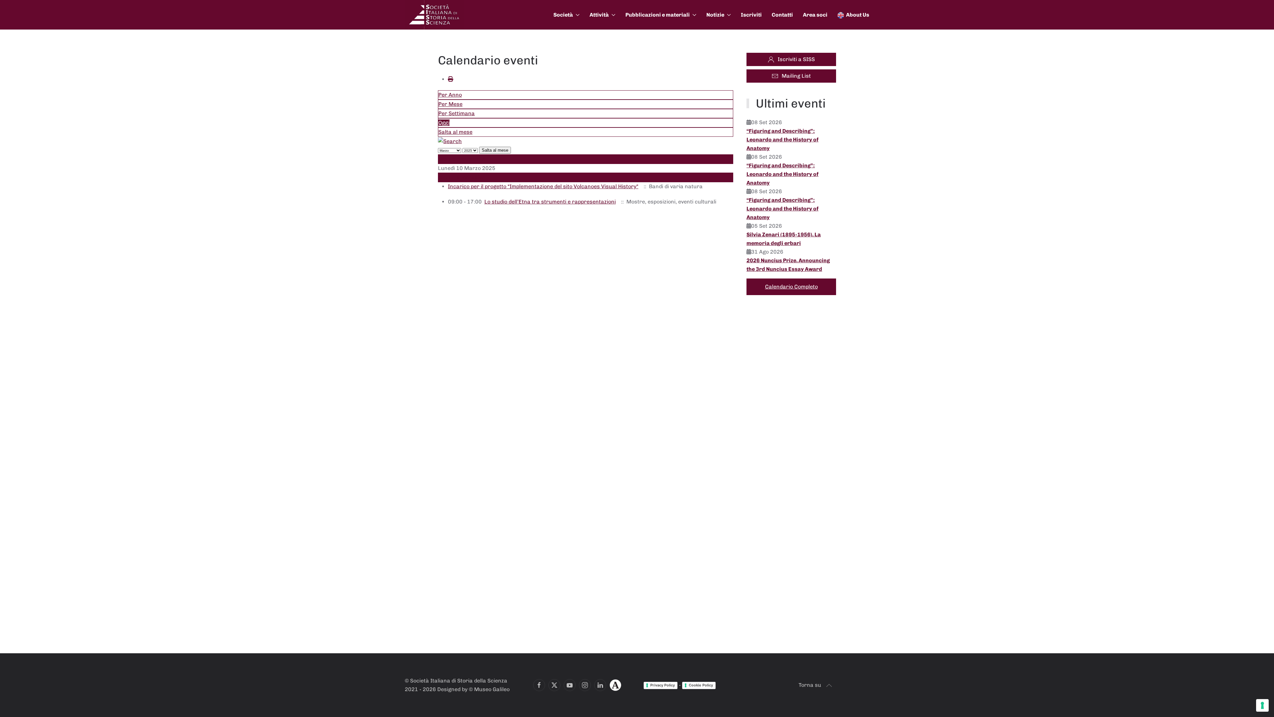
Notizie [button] (715, 15)
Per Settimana (456, 113)
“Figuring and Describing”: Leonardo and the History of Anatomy (782, 139)
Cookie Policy (701, 685)
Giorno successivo (461, 177)
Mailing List (796, 76)
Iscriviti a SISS (796, 59)
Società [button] (563, 15)
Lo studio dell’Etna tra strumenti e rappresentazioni (550, 202)
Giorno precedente (461, 159)
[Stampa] (450, 79)
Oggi (444, 123)
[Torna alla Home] (434, 15)
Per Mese (450, 104)
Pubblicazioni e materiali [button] (657, 15)
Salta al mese (455, 132)
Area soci (815, 15)
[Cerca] (450, 141)
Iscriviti (751, 15)
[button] (829, 685)
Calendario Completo (791, 286)
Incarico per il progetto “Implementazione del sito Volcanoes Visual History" (543, 186)
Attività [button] (599, 15)
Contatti (782, 15)
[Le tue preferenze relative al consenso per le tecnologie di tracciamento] (1262, 705)
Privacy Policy (662, 685)
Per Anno (450, 95)
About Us (857, 15)
